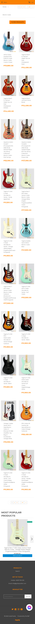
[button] (29, 608)
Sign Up (28, 596)
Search (17, 571)
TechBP (27, 616)
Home (4, 7)
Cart (32, 2)
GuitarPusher (12, 616)
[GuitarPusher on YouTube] (22, 609)
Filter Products (17, 22)
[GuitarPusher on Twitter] (12, 609)
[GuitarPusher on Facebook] (16, 609)
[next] (32, 539)
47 (29, 7)
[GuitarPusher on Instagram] (18, 609)
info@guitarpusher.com (19, 583)
